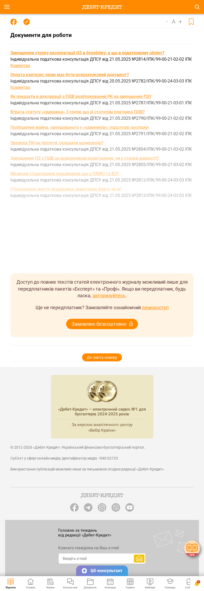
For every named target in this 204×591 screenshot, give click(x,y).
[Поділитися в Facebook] (13, 22)
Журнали (11, 587)
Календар (110, 587)
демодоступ (155, 307)
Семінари (170, 587)
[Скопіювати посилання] (26, 22)
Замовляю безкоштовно (99, 324)
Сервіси (130, 587)
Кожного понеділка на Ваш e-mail (88, 547)
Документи (90, 587)
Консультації (70, 587)
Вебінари (150, 587)
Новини (50, 587)
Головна (30, 587)
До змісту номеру (102, 357)
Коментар (20, 65)
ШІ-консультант (106, 570)
